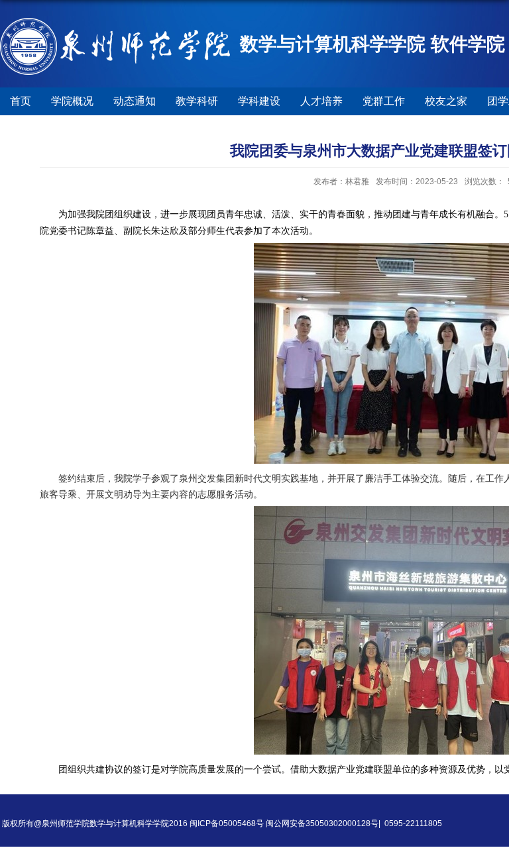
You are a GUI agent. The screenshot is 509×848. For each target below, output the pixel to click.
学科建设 (259, 101)
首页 (20, 101)
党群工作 (384, 101)
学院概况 (72, 101)
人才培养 (321, 101)
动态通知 (134, 101)
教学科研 (197, 101)
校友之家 (446, 101)
